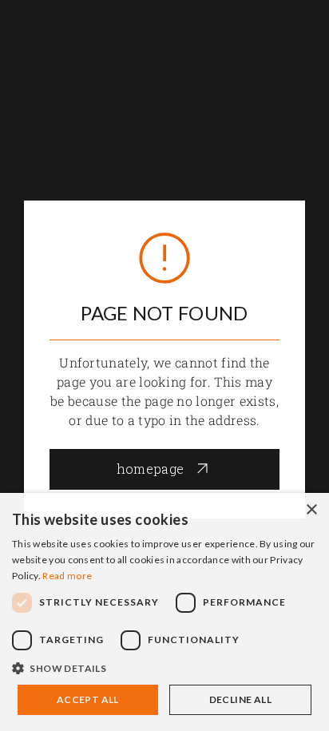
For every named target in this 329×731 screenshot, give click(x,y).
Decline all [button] (240, 699)
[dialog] (164, 612)
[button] (164, 668)
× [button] (311, 510)
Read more (67, 576)
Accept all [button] (88, 699)
